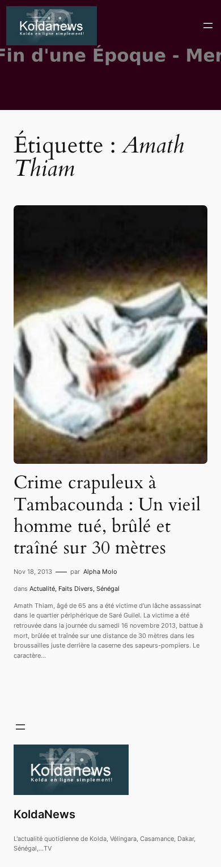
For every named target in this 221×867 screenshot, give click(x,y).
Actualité (42, 589)
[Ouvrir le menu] (208, 25)
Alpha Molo (100, 572)
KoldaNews (44, 814)
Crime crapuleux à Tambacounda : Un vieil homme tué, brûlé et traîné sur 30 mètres (107, 515)
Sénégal (108, 589)
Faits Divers (75, 589)
